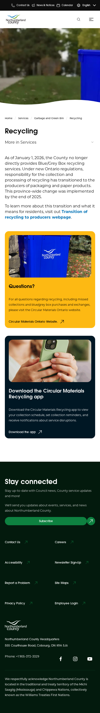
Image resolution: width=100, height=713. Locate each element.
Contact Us (23, 5)
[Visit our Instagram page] (75, 659)
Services (23, 118)
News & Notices (45, 5)
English (86, 5)
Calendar (67, 5)
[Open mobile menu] (90, 19)
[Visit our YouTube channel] (89, 659)
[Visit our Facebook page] (60, 659)
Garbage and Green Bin (49, 118)
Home (8, 118)
